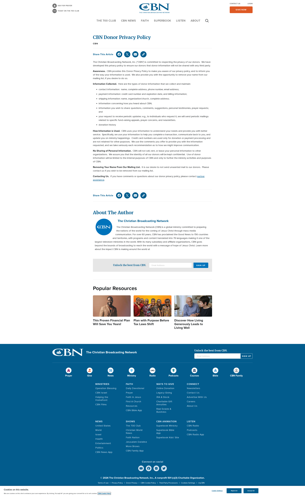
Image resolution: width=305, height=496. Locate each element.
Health (99, 439)
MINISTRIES (102, 384)
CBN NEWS (128, 21)
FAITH (145, 21)
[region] (152, 491)
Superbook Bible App (165, 432)
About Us (192, 406)
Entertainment (103, 443)
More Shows (133, 446)
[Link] (143, 54)
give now (241, 9)
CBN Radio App (195, 434)
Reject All (234, 491)
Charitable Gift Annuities (164, 403)
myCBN (201, 483)
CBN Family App (135, 450)
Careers (191, 401)
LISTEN (181, 21)
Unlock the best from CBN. (129, 265)
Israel (98, 434)
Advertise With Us (197, 397)
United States (103, 425)
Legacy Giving (164, 392)
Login (250, 3)
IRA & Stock (162, 397)
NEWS (99, 421)
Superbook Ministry (167, 425)
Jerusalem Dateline (136, 442)
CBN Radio (193, 425)
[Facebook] (119, 54)
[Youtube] (141, 468)
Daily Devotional (135, 388)
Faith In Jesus (133, 397)
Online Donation (165, 388)
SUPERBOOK (162, 21)
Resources (131, 406)
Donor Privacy (131, 483)
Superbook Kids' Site (167, 437)
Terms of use (103, 483)
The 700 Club (106, 21)
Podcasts (192, 430)
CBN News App (103, 452)
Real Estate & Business (163, 410)
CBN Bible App (134, 410)
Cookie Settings (217, 491)
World (98, 430)
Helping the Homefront (101, 399)
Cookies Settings (188, 483)
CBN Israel (101, 392)
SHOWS (130, 421)
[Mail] (135, 54)
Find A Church (133, 401)
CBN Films (101, 404)
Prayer (129, 392)
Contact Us (235, 3)
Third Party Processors (168, 483)
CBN (95, 43)
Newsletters (193, 388)
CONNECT (193, 384)
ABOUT (195, 21)
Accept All (250, 491)
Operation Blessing (105, 388)
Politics (99, 447)
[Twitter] (127, 54)
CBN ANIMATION (166, 421)
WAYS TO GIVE (165, 384)
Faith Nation (133, 437)
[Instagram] (156, 468)
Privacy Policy (117, 483)
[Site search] (207, 22)
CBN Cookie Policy (148, 483)
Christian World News (134, 432)
